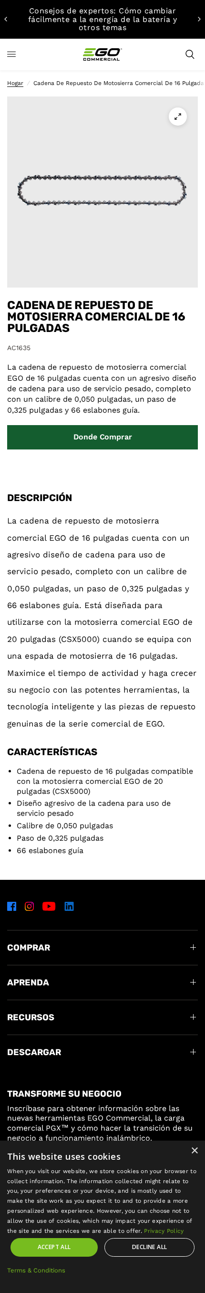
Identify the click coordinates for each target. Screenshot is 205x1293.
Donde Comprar (102, 436)
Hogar (15, 83)
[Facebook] (11, 906)
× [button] (194, 1150)
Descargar (34, 1052)
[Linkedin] (69, 906)
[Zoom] (178, 116)
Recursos (30, 1017)
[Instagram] (29, 906)
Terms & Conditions (36, 1270)
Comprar (28, 947)
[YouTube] (49, 906)
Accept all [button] (54, 1247)
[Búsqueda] (190, 54)
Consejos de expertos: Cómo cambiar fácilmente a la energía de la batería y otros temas (102, 19)
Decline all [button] (149, 1247)
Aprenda (28, 982)
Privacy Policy (164, 1231)
